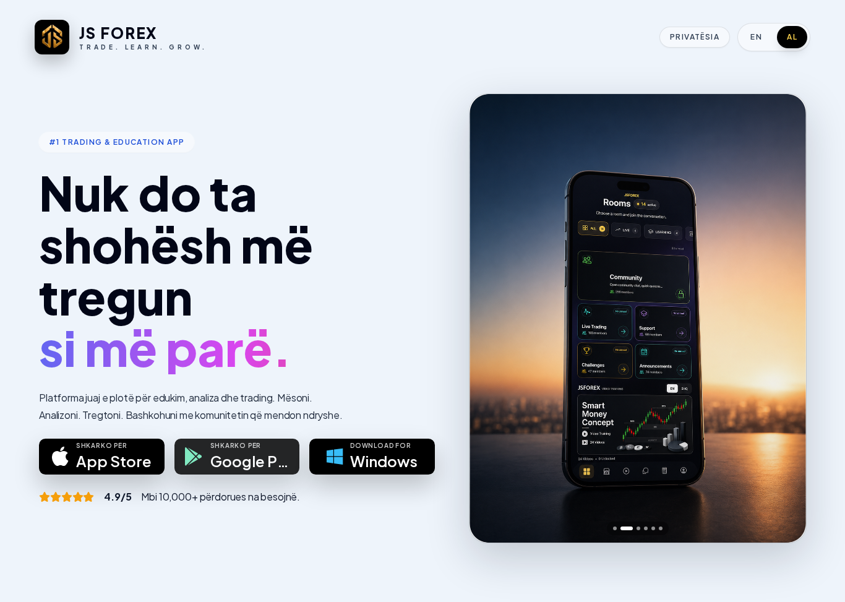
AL (792, 36)
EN (756, 36)
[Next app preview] (786, 318)
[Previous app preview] (489, 318)
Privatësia (694, 36)
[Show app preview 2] (626, 528)
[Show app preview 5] (653, 528)
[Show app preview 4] (646, 528)
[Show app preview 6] (661, 528)
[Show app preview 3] (638, 528)
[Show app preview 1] (615, 528)
